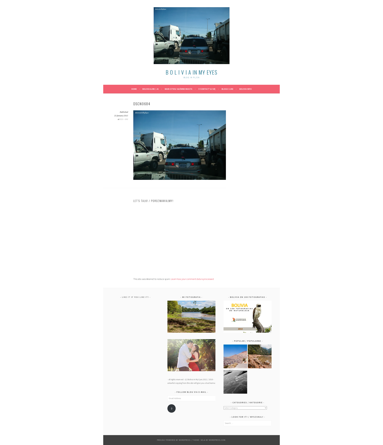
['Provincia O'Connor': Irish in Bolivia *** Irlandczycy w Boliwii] (260, 357)
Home (134, 89)
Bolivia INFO (245, 89)
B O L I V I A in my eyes (191, 72)
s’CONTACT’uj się (206, 89)
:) (171, 408)
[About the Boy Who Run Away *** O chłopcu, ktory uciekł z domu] (235, 357)
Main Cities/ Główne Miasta (178, 89)
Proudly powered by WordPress (173, 440)
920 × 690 (124, 119)
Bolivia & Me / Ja (150, 89)
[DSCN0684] (179, 178)
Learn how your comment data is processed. (192, 278)
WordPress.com (217, 440)
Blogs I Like (227, 89)
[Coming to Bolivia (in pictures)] (235, 382)
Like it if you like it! (135, 297)
